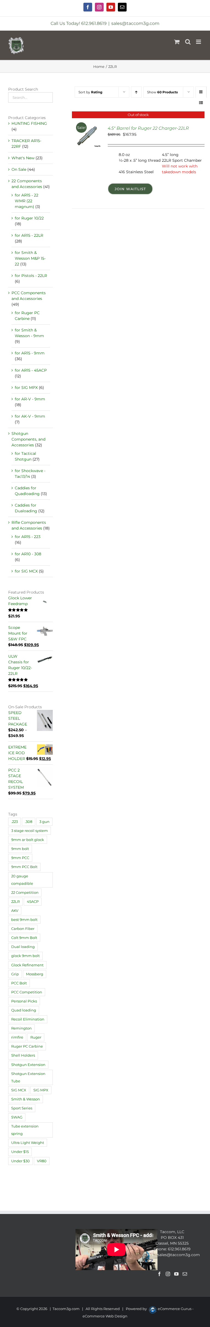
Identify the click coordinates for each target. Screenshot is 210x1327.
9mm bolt (20, 849)
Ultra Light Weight (27, 1143)
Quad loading (23, 1010)
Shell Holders (23, 1055)
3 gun (44, 822)
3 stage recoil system (29, 831)
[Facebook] (159, 1274)
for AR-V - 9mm (30, 399)
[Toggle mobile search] (188, 42)
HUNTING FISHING (29, 123)
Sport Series (21, 1108)
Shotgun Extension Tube (28, 1077)
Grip (15, 974)
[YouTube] (176, 1274)
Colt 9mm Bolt (24, 938)
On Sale (18, 169)
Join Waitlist (130, 189)
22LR (15, 902)
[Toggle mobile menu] (199, 42)
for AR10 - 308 (28, 553)
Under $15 (20, 1152)
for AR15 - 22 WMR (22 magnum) (26, 201)
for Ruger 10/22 (29, 218)
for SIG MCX (26, 571)
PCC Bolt (19, 983)
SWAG (16, 1117)
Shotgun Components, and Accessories (28, 439)
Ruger (35, 1037)
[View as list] (201, 102)
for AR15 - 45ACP (31, 370)
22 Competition (25, 893)
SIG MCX (18, 1090)
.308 (28, 822)
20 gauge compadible (22, 880)
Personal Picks (24, 1001)
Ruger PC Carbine (27, 1046)
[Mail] (185, 1274)
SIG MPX (40, 1090)
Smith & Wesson (25, 1099)
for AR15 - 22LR (29, 235)
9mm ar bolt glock (27, 840)
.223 (14, 822)
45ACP (33, 902)
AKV (14, 911)
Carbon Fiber (22, 929)
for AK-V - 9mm (30, 416)
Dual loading (23, 947)
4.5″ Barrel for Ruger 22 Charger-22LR (148, 128)
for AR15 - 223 (27, 536)
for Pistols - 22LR (31, 275)
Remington (21, 1028)
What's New (22, 157)
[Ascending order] (136, 92)
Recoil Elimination (27, 1019)
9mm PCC (20, 858)
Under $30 (20, 1161)
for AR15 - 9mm (30, 353)
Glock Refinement (27, 965)
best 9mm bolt (24, 920)
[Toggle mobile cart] (177, 42)
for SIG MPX (26, 387)
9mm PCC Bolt (24, 867)
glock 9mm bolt (25, 956)
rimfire (17, 1037)
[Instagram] (168, 1274)
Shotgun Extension (28, 1065)
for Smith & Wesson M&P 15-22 (30, 258)
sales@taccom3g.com (135, 23)
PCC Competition (26, 992)
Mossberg (34, 974)
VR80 (41, 1161)
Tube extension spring (25, 1130)
